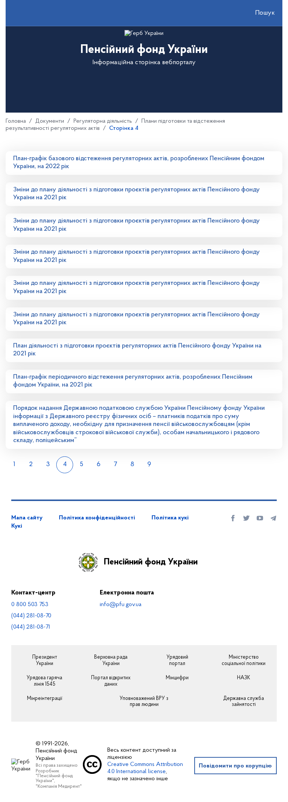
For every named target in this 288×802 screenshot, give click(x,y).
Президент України (44, 661)
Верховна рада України (111, 661)
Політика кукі (170, 518)
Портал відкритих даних (110, 681)
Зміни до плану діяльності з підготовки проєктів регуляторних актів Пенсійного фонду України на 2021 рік (136, 194)
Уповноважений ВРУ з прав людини (144, 702)
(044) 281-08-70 (31, 616)
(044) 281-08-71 (30, 627)
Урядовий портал (177, 661)
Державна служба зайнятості (243, 702)
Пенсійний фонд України (151, 562)
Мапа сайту (26, 518)
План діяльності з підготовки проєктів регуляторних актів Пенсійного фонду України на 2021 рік (137, 350)
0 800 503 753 (29, 605)
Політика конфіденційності (97, 518)
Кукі (16, 526)
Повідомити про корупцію (235, 766)
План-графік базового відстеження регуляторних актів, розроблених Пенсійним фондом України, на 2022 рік (138, 162)
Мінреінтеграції (44, 698)
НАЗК (243, 678)
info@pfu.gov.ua (120, 605)
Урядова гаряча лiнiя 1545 (44, 681)
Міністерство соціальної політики (244, 661)
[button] (258, 13)
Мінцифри (177, 678)
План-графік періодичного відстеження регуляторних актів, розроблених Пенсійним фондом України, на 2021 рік (132, 381)
